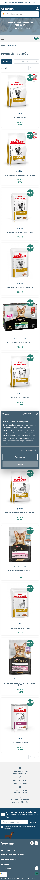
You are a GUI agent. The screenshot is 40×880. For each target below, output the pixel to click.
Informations (7, 859)
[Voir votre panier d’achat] (37, 39)
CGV (28, 878)
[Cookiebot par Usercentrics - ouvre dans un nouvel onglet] (24, 414)
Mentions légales (19, 878)
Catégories (6, 869)
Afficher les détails (26, 450)
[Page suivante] (38, 68)
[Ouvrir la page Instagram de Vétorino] (36, 843)
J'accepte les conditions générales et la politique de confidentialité (20, 827)
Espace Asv (12, 855)
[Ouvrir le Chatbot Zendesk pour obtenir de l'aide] (37, 873)
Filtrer (8, 61)
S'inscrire (33, 822)
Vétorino (4, 878)
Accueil (3, 45)
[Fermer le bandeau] (37, 414)
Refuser (20, 464)
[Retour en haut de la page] (36, 868)
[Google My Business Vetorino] (3, 874)
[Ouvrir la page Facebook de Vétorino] (31, 843)
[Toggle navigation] (37, 8)
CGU (33, 878)
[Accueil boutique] (7, 8)
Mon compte (7, 850)
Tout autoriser (20, 457)
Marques (5, 864)
